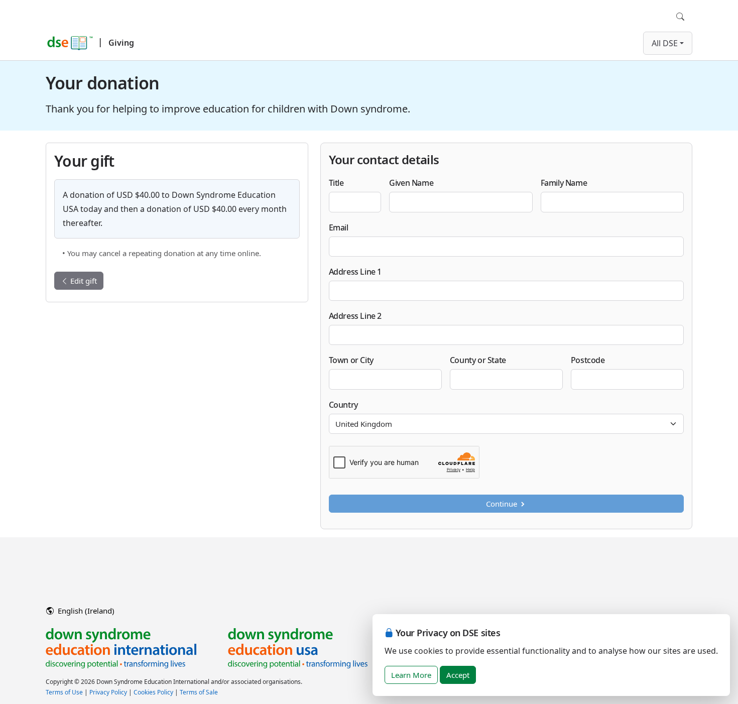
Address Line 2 (355, 315)
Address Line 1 (355, 271)
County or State (478, 360)
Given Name (411, 182)
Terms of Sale (199, 692)
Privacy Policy (108, 692)
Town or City (351, 360)
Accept (457, 675)
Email (338, 227)
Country (343, 404)
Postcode (588, 360)
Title (336, 182)
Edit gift (82, 281)
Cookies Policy (153, 692)
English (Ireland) (85, 611)
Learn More (411, 675)
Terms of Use (64, 692)
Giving (121, 42)
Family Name (564, 182)
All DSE (665, 43)
